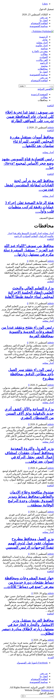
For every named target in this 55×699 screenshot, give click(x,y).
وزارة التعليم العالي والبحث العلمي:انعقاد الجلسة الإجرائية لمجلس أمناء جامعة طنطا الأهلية (29, 292)
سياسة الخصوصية (39, 26)
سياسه (44, 48)
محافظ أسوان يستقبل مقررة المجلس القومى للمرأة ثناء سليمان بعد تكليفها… (32, 141)
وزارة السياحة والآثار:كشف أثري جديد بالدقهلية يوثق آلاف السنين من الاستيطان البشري (29, 413)
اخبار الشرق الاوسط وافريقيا (27, 233)
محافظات (43, 68)
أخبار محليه (42, 42)
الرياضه (44, 63)
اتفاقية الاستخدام (39, 23)
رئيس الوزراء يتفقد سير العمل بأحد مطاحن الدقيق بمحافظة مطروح (31, 374)
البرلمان (42, 236)
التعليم (34, 236)
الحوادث (44, 57)
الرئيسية (43, 36)
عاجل (45, 39)
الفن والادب (42, 60)
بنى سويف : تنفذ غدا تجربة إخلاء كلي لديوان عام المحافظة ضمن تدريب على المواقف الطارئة (29, 116)
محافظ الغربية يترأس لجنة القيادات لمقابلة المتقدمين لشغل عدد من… (29, 185)
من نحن (44, 17)
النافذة (50, 105)
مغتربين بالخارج (40, 51)
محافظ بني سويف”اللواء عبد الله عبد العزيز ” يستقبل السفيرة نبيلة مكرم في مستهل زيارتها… (29, 250)
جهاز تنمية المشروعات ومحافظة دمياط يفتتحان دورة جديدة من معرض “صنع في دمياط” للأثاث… (29, 582)
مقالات (44, 54)
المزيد (51, 657)
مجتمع (44, 66)
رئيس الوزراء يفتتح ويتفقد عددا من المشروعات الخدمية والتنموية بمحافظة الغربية (27, 331)
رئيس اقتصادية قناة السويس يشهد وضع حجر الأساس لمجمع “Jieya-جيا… (28, 163)
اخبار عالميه (42, 45)
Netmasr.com (47, 690)
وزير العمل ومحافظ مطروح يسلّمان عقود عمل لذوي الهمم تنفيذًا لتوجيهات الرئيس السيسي (30, 543)
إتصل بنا (44, 20)
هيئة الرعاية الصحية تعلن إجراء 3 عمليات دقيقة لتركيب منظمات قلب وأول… (29, 207)
